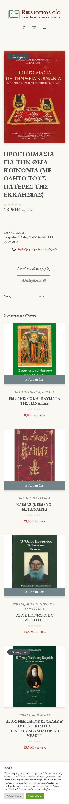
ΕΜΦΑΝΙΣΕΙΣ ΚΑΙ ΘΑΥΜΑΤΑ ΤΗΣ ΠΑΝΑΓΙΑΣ (34, 401)
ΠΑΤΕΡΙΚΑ (41, 498)
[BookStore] (34, 13)
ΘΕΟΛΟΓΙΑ (11, 242)
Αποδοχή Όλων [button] (35, 795)
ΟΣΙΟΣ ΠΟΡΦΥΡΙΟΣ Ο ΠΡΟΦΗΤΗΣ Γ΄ (34, 617)
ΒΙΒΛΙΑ (22, 237)
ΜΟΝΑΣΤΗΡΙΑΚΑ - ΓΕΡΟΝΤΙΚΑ (40, 606)
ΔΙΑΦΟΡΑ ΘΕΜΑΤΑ (40, 237)
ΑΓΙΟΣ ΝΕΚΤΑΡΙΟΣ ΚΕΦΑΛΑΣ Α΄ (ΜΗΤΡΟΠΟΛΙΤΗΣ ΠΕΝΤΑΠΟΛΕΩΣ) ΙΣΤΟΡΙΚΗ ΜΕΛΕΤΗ (34, 728)
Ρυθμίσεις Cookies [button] (14, 795)
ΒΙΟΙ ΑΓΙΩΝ (41, 715)
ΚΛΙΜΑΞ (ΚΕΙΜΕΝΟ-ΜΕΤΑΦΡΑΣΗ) (34, 507)
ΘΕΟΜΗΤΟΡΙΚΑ (27, 392)
